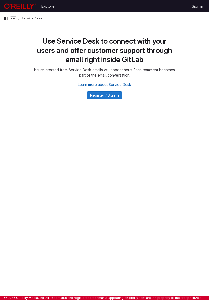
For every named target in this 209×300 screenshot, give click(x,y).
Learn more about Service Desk (104, 84)
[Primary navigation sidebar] (6, 18)
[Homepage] (20, 6)
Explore (48, 6)
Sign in (197, 6)
